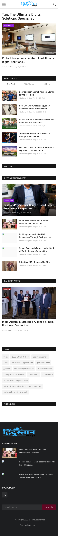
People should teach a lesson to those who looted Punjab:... (37, 463)
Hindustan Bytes (25, 98)
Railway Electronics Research (15, 392)
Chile (6, 362)
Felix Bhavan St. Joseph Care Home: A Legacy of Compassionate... (36, 149)
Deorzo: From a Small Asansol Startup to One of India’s (36, 93)
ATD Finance (47, 374)
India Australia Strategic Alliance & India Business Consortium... (28, 323)
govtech (7, 368)
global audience (43, 362)
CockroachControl (40, 357)
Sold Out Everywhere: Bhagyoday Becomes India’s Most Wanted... (34, 107)
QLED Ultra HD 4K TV (20, 357)
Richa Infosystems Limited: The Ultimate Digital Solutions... (28, 60)
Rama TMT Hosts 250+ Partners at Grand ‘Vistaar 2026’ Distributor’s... (36, 476)
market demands (45, 368)
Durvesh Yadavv (25, 126)
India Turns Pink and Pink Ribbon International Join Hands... (34, 222)
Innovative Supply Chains (22, 362)
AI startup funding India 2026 (16, 380)
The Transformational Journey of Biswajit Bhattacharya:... (34, 135)
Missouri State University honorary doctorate (22, 386)
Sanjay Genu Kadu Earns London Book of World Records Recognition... (36, 249)
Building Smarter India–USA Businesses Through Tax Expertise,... (36, 235)
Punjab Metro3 (7, 330)
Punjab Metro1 (7, 67)
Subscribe (49, 507)
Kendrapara (33, 374)
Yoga (6, 357)
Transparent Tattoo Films (14, 374)
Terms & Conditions (28, 525)
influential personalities (24, 368)
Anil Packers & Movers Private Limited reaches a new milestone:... (36, 121)
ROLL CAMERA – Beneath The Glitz (34, 262)
